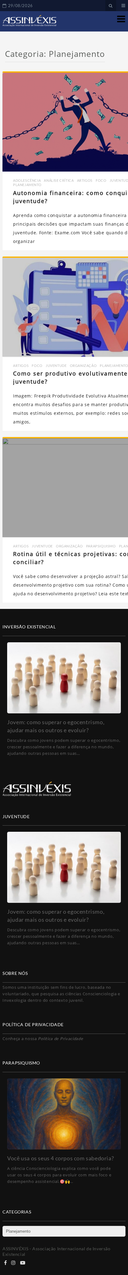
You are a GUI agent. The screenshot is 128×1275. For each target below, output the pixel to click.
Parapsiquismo (101, 546)
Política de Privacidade (60, 1038)
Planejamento (27, 185)
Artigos (85, 180)
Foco (101, 180)
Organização (83, 365)
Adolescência (27, 180)
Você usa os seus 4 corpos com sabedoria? (60, 1158)
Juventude (56, 365)
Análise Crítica (59, 180)
